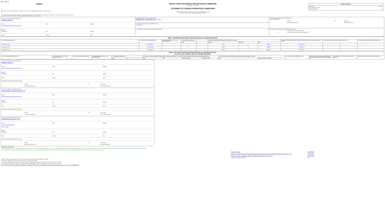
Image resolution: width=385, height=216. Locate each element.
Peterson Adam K (7, 20)
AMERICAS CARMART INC (146, 19)
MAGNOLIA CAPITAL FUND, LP (13, 91)
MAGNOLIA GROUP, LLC (11, 119)
